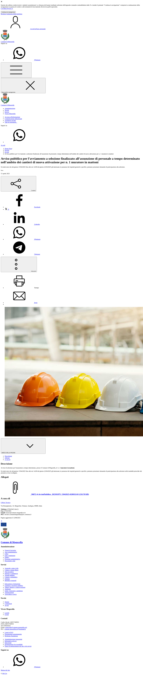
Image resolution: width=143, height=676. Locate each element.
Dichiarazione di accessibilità (13, 644)
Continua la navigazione (8, 12)
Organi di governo (10, 550)
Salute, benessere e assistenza (14, 591)
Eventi (7, 614)
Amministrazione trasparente (13, 639)
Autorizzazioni (9, 592)
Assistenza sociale (10, 120)
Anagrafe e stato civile (11, 568)
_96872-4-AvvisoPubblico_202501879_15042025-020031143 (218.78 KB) (59, 494)
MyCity (4, 673)
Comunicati (8, 603)
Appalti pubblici (10, 575)
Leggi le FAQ (9, 632)
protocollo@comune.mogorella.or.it (16, 627)
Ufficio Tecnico (5, 502)
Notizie (7, 602)
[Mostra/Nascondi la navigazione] (16, 70)
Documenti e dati (10, 561)
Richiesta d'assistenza (11, 636)
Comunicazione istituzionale (13, 119)
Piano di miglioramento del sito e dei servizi (18, 646)
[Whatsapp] (19, 142)
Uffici (6, 554)
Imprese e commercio (11, 573)
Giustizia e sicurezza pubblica (14, 585)
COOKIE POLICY (7, 8)
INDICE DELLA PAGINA (9, 452)
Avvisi (7, 152)
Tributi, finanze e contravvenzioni (15, 587)
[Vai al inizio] (1, 521)
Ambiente (8, 589)
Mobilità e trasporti (10, 580)
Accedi (3, 145)
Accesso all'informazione (12, 117)
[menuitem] (22, 207)
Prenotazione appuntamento (13, 634)
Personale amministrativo (12, 559)
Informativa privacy (11, 641)
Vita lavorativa (9, 572)
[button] (10, 108)
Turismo (7, 579)
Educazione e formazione (12, 584)
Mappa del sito (5, 670)
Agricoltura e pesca (11, 594)
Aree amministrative (11, 552)
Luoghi (7, 613)
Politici (7, 557)
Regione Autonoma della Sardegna (11, 14)
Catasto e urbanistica (11, 577)
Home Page (8, 148)
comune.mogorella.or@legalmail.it (15, 629)
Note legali (8, 643)
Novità (7, 150)
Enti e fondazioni (10, 555)
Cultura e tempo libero (11, 570)
